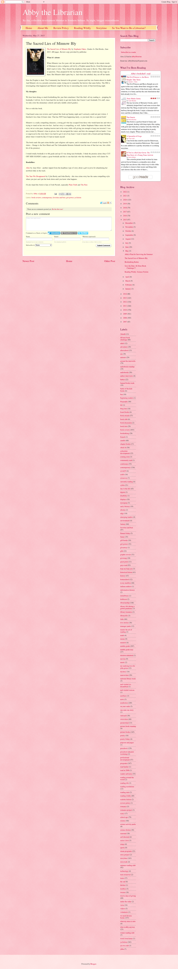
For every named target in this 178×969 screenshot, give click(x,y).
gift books (124, 540)
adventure (123, 347)
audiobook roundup (127, 366)
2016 (125, 215)
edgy (122, 513)
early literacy (125, 506)
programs (123, 763)
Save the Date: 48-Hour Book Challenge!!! (135, 267)
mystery (123, 671)
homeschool (124, 579)
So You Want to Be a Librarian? (129, 28)
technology (124, 871)
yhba (122, 949)
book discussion (126, 422)
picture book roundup (128, 726)
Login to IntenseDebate (54, 233)
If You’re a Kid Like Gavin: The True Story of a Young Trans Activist (140, 153)
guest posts (124, 561)
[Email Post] (55, 193)
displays (123, 499)
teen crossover (125, 874)
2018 (125, 207)
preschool (123, 748)
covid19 (123, 471)
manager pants (125, 626)
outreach (123, 715)
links (122, 619)
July (127, 243)
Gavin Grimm (132, 157)
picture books (125, 732)
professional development (125, 758)
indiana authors (125, 586)
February (128, 284)
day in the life (125, 488)
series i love (124, 840)
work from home (126, 938)
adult (122, 343)
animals (123, 357)
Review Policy (61, 28)
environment (125, 520)
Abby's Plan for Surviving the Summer (139, 254)
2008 (125, 318)
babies (122, 379)
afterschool (124, 350)
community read (126, 460)
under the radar (125, 901)
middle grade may (126, 649)
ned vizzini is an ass (127, 690)
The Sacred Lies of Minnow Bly (59, 49)
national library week (128, 678)
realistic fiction (125, 799)
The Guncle (131, 117)
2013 (125, 298)
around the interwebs (127, 361)
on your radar (125, 706)
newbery (123, 696)
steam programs (126, 851)
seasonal (123, 833)
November (129, 227)
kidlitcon (123, 599)
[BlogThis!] (62, 194)
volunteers (124, 912)
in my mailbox (125, 583)
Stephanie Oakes (80, 49)
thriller (122, 885)
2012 (125, 302)
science (122, 820)
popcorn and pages (127, 742)
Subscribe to (30, 245)
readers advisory (126, 774)
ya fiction (77, 197)
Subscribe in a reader (128, 52)
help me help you (126, 568)
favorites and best (59, 197)
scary (122, 813)
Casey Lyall (131, 138)
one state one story (127, 710)
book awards (124, 415)
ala (121, 354)
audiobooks (124, 372)
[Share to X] (65, 194)
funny (122, 537)
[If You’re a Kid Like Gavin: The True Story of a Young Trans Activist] (124, 156)
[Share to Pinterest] (70, 194)
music (122, 662)
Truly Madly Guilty (134, 98)
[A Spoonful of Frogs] (124, 142)
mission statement (126, 655)
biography (124, 401)
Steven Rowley (132, 119)
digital (122, 492)
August (128, 239)
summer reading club (128, 865)
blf (121, 405)
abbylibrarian (137, 56)
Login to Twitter (83, 233)
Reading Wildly (82, 28)
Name (28, 236)
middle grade (125, 646)
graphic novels (125, 554)
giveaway (123, 547)
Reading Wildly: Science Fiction (136, 272)
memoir (123, 642)
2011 (125, 306)
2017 (125, 211)
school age (124, 817)
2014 (125, 294)
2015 (125, 219)
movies (122, 659)
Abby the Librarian (52, 12)
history (122, 575)
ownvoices (124, 719)
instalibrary (124, 595)
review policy (125, 803)
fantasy (122, 524)
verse (122, 905)
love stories (124, 622)
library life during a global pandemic (127, 607)
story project (124, 854)
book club (123, 419)
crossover (123, 478)
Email (56, 236)
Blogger (93, 964)
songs (122, 844)
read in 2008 (124, 770)
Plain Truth (73, 184)
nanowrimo (124, 675)
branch (122, 437)
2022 (125, 191)
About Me (42, 28)
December (129, 223)
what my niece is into (128, 921)
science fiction (125, 830)
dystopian (123, 503)
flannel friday (125, 533)
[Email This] (60, 194)
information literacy (127, 590)
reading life (124, 783)
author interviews (126, 376)
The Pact (84, 184)
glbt (121, 551)
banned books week (127, 383)
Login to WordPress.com (69, 233)
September (129, 235)
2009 (125, 313)
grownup (123, 558)
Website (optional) (89, 236)
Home (29, 28)
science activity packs (128, 824)
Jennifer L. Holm (132, 82)
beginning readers (126, 398)
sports (122, 847)
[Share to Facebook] (67, 194)
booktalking (124, 433)
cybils (122, 485)
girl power (70, 197)
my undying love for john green (127, 667)
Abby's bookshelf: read (140, 73)
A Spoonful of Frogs (134, 136)
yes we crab (124, 945)
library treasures (126, 612)
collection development (125, 452)
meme (122, 639)
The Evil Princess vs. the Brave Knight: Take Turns (138, 78)
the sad (122, 881)
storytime (123, 858)
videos (122, 908)
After (28, 168)
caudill (122, 440)
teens (122, 878)
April (127, 277)
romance (123, 806)
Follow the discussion (109, 203)
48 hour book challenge (125, 338)
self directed (124, 837)
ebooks (122, 510)
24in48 (122, 334)
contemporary (47, 197)
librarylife (124, 615)
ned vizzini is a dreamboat (125, 685)
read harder (124, 766)
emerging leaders (126, 517)
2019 (125, 203)
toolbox (123, 888)
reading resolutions (127, 786)
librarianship (125, 602)
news (122, 699)
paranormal (124, 722)
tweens (122, 892)
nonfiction (124, 703)
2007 (125, 321)
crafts (122, 474)
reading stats (124, 792)
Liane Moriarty (132, 101)
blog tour (123, 408)
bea (121, 394)
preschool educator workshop (127, 753)
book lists (123, 426)
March (127, 281)
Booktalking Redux (132, 262)
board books (124, 412)
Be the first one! (57, 209)
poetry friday (125, 739)
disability (123, 495)
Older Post (109, 261)
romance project (126, 810)
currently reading (126, 481)
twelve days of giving (128, 896)
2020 (125, 199)
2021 (125, 195)
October (128, 231)
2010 (125, 310)
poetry (122, 735)
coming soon (125, 456)
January (128, 288)
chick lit (123, 447)
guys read (123, 565)
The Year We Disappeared (35, 176)
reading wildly (125, 796)
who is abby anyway (127, 927)
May (127, 251)
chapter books (125, 444)
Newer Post (28, 261)
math (122, 635)
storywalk (123, 862)
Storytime (101, 28)
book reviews (36, 197)
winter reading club (127, 933)
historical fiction (126, 572)
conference (124, 464)
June (127, 247)
